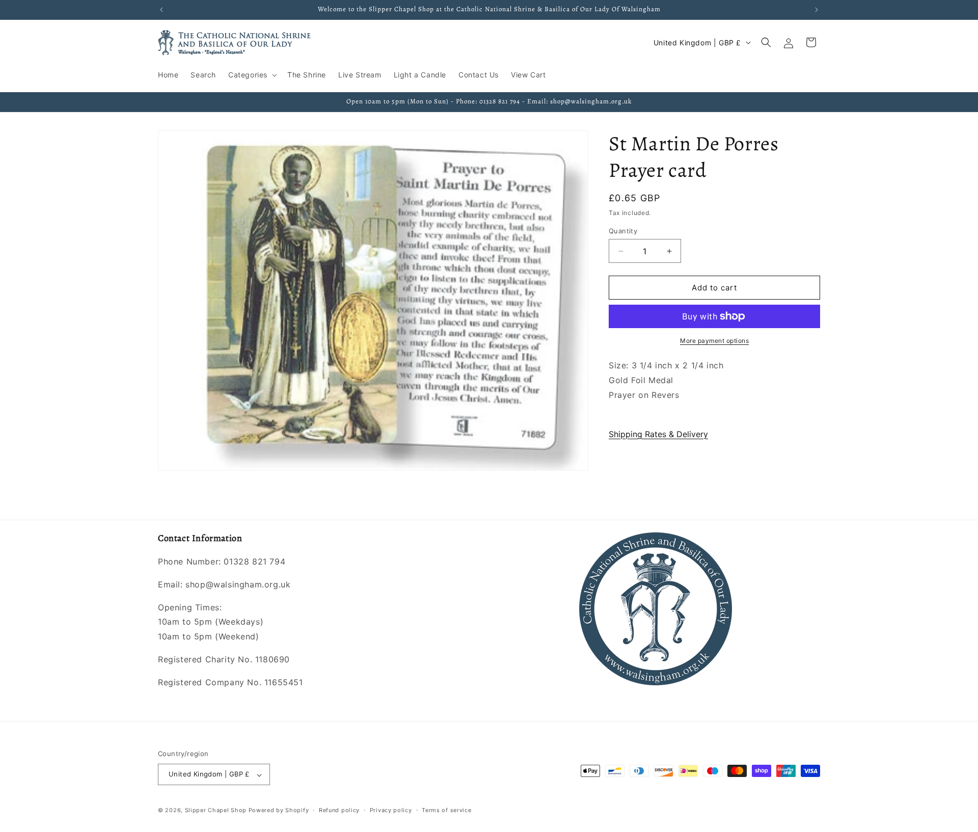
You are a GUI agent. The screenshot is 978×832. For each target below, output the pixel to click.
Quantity (623, 231)
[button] (251, 75)
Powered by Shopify (279, 810)
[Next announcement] (816, 9)
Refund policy (339, 810)
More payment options (714, 340)
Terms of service (446, 810)
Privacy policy (391, 810)
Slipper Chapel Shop (216, 810)
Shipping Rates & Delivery (658, 433)
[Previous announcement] (161, 9)
